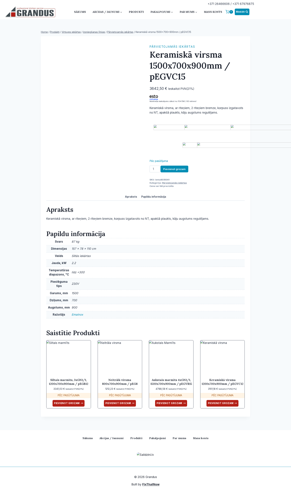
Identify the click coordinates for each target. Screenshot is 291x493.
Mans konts (213, 11)
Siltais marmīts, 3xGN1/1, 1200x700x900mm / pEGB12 (68, 382)
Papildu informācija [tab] (153, 196)
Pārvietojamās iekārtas (172, 46)
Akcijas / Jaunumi (112, 438)
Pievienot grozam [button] (67, 403)
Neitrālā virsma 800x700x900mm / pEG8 (120, 382)
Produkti (136, 11)
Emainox (77, 314)
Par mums (179, 438)
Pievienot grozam (174, 169)
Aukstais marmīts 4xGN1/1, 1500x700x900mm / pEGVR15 (171, 382)
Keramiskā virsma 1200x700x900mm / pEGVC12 (222, 382)
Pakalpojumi (157, 438)
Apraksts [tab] (131, 196)
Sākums (80, 11)
